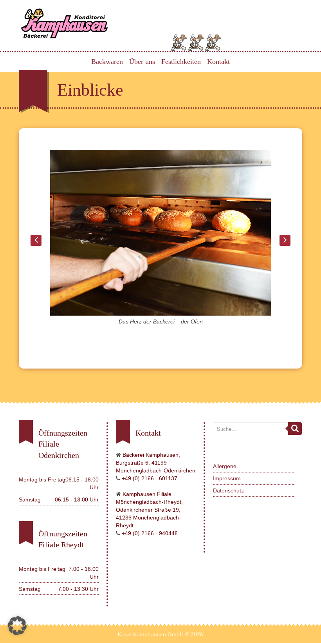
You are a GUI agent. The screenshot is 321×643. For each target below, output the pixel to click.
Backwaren (107, 61)
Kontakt (218, 61)
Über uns (142, 61)
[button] (17, 625)
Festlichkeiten (181, 61)
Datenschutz (228, 490)
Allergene (224, 466)
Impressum (227, 478)
